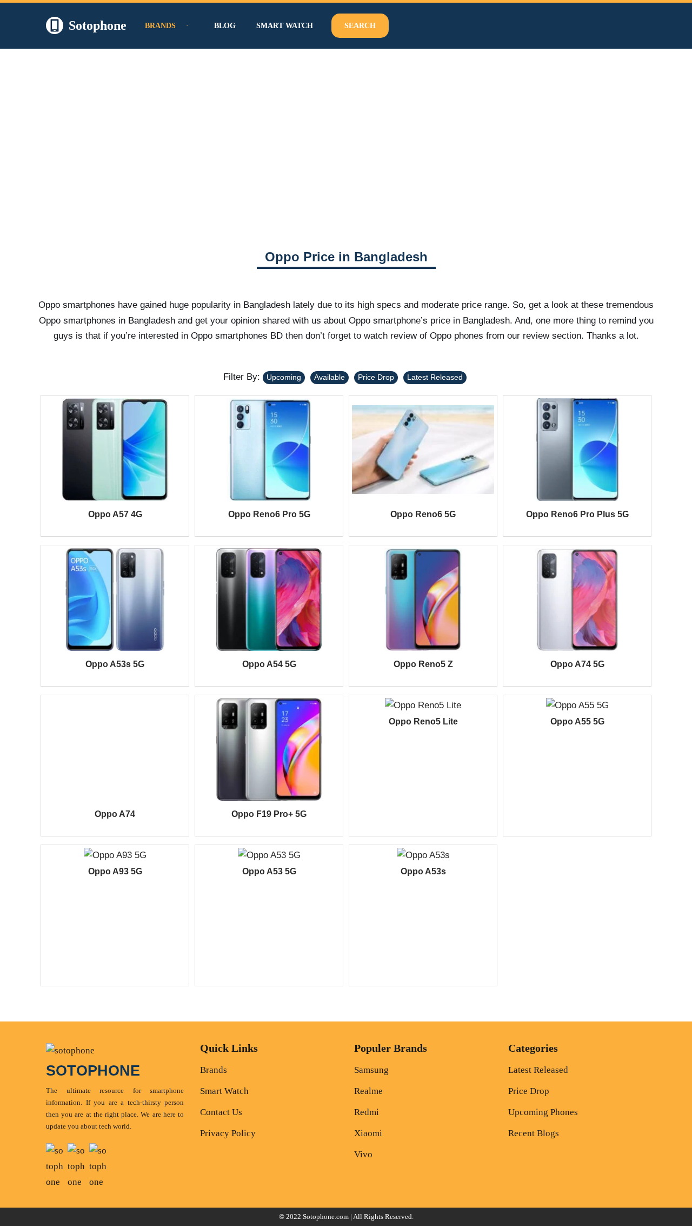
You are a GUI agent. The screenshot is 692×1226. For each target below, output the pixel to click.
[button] (186, 25)
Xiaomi (368, 1133)
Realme (368, 1091)
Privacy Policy (228, 1133)
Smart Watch (284, 26)
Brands (213, 1070)
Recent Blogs (533, 1133)
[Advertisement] (346, 140)
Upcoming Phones (543, 1112)
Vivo (363, 1154)
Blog (225, 26)
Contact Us (221, 1112)
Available (329, 377)
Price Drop (376, 377)
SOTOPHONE (93, 1071)
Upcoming (284, 377)
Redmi (366, 1112)
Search (360, 26)
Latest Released (435, 377)
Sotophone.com (326, 1216)
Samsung (371, 1070)
